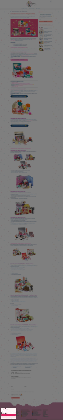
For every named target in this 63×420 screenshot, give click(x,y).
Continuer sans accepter (8, 418)
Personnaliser (8, 416)
